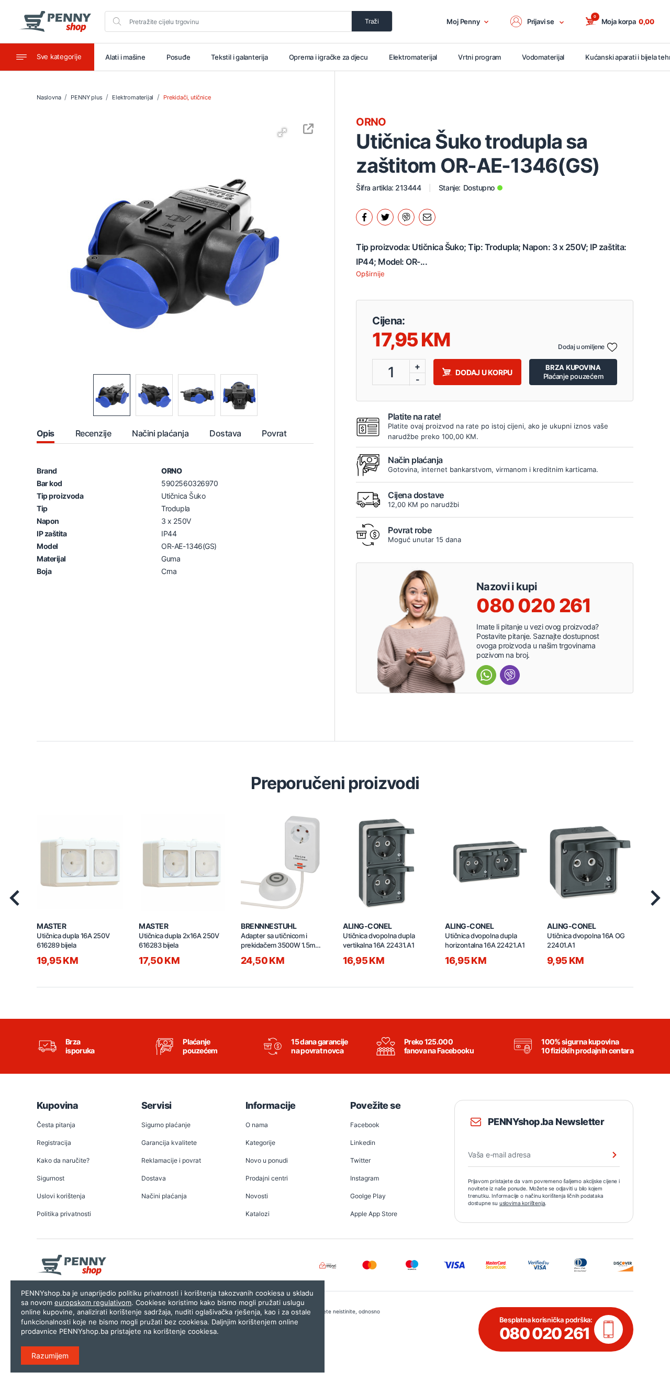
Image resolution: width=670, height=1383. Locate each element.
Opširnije (370, 273)
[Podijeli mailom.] (427, 217)
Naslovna (49, 97)
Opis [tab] (45, 433)
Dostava (153, 1178)
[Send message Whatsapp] (486, 675)
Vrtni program (479, 57)
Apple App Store (373, 1214)
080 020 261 (533, 605)
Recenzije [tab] (93, 433)
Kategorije (260, 1142)
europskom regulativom (92, 1302)
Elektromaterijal (413, 57)
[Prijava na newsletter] (608, 1155)
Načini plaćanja (164, 1196)
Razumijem (50, 1355)
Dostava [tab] (225, 433)
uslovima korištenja (522, 1203)
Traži (372, 21)
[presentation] (14, 898)
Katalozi (257, 1214)
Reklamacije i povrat (171, 1160)
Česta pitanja (56, 1125)
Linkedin (362, 1142)
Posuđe (178, 57)
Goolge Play (368, 1196)
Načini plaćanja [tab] (160, 433)
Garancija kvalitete (169, 1142)
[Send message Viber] (510, 675)
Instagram (364, 1178)
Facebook (364, 1125)
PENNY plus (86, 97)
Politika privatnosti (64, 1214)
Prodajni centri (266, 1178)
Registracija (54, 1142)
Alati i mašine (125, 57)
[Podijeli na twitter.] (385, 217)
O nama (256, 1125)
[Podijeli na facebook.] (364, 217)
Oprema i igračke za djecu (328, 57)
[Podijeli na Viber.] (406, 217)
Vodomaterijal (543, 57)
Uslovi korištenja (61, 1196)
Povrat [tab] (274, 433)
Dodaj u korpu (483, 372)
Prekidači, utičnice (186, 97)
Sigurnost (50, 1178)
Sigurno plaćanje (166, 1125)
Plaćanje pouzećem (573, 371)
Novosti (256, 1196)
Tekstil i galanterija (239, 57)
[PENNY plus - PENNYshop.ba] (55, 21)
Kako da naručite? (63, 1160)
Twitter (360, 1160)
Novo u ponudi (266, 1160)
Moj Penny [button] (463, 21)
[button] (537, 21)
